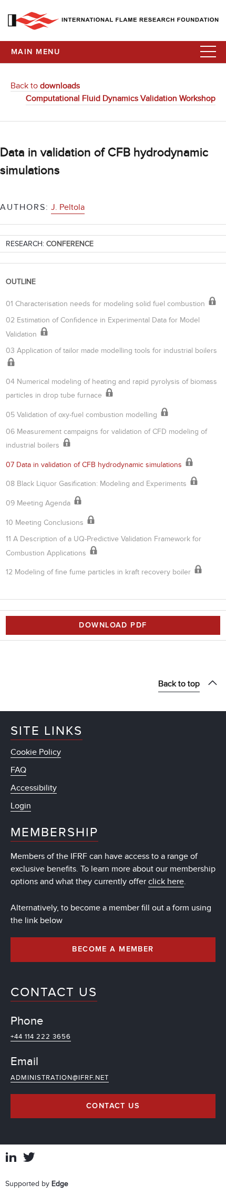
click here (166, 881)
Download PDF (113, 625)
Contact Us (113, 1106)
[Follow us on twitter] (29, 1158)
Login (21, 806)
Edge (60, 1183)
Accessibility (34, 788)
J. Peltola (68, 207)
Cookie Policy (36, 752)
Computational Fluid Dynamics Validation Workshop (120, 98)
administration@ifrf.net (60, 1078)
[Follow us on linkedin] (11, 1158)
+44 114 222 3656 (41, 1036)
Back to (45, 85)
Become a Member (113, 949)
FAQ (18, 770)
